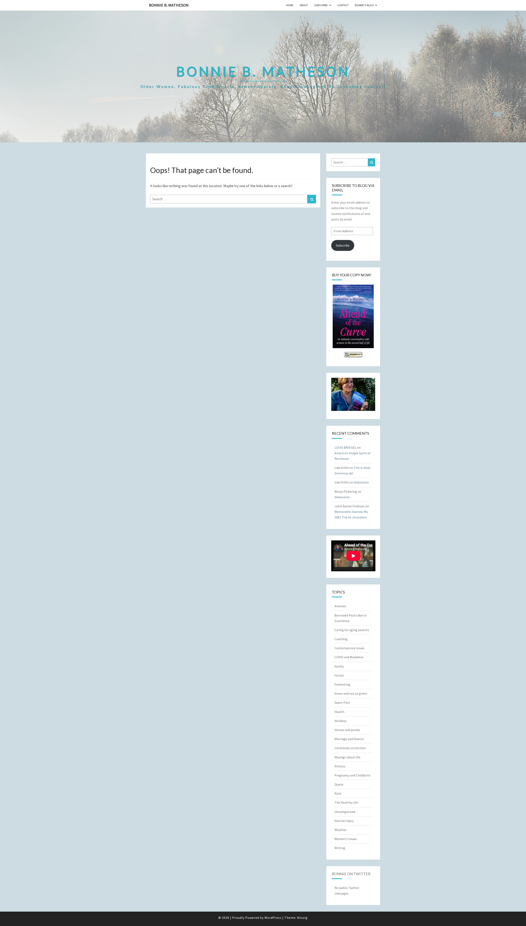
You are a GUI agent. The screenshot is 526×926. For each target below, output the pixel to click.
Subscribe (321, 5)
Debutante (361, 482)
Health (339, 712)
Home (289, 5)
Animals (340, 606)
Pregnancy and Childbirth (352, 775)
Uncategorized (345, 812)
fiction (339, 675)
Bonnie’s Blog (364, 5)
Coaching (341, 639)
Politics (340, 766)
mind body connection (350, 748)
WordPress (272, 918)
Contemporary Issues (350, 648)
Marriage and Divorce (349, 739)
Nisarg (302, 918)
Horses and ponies (347, 730)
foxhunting (342, 684)
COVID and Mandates (349, 657)
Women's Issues (346, 839)
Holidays (341, 721)
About (304, 5)
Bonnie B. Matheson (169, 5)
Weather (341, 830)
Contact (343, 5)
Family (339, 666)
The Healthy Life (346, 802)
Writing (340, 848)
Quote (339, 784)
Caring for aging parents (352, 630)
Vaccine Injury (344, 821)
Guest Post (342, 702)
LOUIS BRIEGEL (345, 447)
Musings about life (347, 757)
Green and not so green (351, 693)
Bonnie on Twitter (351, 874)
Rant (338, 793)
